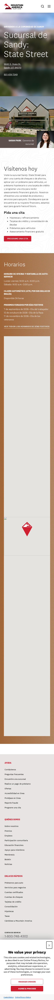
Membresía (9, 854)
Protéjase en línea (13, 798)
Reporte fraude (11, 802)
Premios (8, 831)
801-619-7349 (11, 74)
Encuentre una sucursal (15, 779)
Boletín (8, 859)
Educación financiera (14, 845)
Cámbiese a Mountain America (18, 920)
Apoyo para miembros (14, 850)
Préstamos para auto (14, 882)
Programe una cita (17, 238)
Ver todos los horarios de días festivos (26, 326)
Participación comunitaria (16, 840)
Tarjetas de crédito (13, 901)
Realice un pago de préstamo (18, 783)
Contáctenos (10, 769)
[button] (47, 6)
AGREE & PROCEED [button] (27, 988)
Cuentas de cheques (14, 897)
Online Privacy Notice (23, 997)
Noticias (8, 864)
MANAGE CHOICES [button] (27, 981)
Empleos (8, 835)
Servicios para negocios (15, 887)
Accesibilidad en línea (14, 793)
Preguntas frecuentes (14, 774)
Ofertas (8, 788)
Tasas (7, 916)
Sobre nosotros (11, 826)
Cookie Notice (9, 997)
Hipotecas (9, 911)
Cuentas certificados (14, 892)
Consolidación (11, 906)
